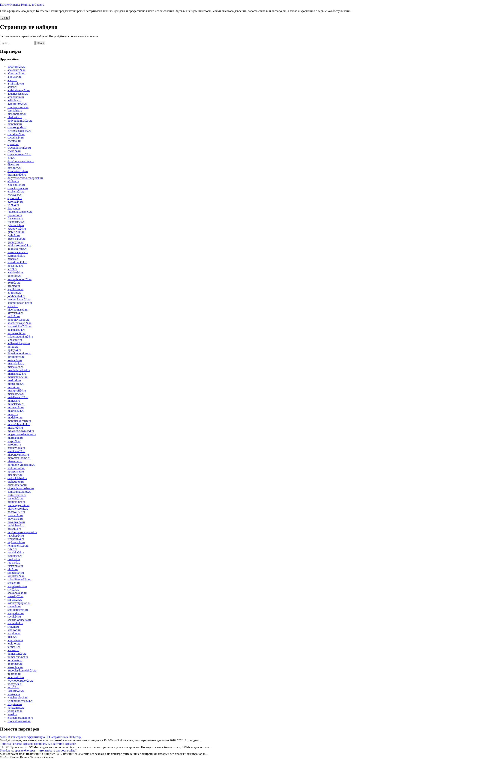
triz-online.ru (15, 667)
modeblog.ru (15, 417)
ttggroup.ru (14, 673)
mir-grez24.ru (16, 407)
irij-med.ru (14, 285)
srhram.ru (13, 626)
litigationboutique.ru (19, 353)
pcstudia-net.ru (16, 501)
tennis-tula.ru (15, 640)
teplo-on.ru (14, 643)
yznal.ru (12, 714)
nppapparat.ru (16, 471)
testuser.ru (13, 650)
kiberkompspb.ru (18, 309)
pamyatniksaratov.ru (19, 491)
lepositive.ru (15, 339)
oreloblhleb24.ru (17, 478)
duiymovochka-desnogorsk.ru (25, 178)
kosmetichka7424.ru (20, 326)
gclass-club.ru (16, 225)
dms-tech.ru (14, 167)
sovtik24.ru (14, 616)
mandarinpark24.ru (19, 370)
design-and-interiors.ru (21, 161)
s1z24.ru (13, 569)
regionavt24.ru (16, 542)
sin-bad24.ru (15, 599)
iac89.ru (12, 269)
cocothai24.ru (16, 137)
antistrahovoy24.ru (19, 90)
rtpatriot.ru (14, 559)
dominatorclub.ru (18, 171)
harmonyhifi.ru (16, 255)
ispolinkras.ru (15, 289)
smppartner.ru (16, 613)
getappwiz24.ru (17, 228)
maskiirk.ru (14, 380)
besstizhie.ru (15, 110)
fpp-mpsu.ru (15, 215)
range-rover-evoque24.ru (22, 532)
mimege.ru (14, 400)
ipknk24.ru (14, 282)
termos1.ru (14, 646)
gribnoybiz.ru (15, 242)
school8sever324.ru (19, 579)
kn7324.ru (14, 316)
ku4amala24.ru (16, 329)
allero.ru (12, 80)
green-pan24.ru (17, 238)
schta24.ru (14, 582)
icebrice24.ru (15, 272)
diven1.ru (13, 164)
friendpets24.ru (16, 221)
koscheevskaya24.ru (20, 323)
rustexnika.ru (15, 565)
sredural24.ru (15, 623)
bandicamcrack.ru (18, 107)
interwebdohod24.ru (20, 279)
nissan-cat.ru (15, 461)
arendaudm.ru (16, 97)
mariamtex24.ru (17, 373)
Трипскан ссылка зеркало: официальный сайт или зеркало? (38, 743)
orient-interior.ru (17, 485)
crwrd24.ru (14, 151)
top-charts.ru (15, 660)
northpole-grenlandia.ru (21, 464)
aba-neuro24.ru (17, 70)
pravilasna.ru (15, 518)
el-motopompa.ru (18, 188)
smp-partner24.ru (18, 609)
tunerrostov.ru (16, 677)
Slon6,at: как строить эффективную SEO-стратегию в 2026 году (40, 737)
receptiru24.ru (16, 538)
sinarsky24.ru (15, 596)
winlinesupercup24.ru (20, 700)
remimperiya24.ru (18, 545)
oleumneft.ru (15, 474)
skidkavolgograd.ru (19, 603)
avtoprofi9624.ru (17, 103)
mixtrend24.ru (16, 410)
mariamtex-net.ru (18, 377)
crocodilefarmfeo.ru (19, 147)
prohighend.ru (16, 525)
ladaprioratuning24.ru (20, 336)
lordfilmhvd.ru (16, 356)
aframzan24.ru (16, 73)
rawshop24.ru (16, 535)
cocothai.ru (14, 140)
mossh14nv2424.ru (19, 424)
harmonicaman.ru (18, 252)
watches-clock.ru (18, 697)
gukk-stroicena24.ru (19, 245)
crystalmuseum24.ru (19, 154)
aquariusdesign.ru (18, 93)
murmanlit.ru (15, 437)
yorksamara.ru (16, 707)
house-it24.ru (15, 265)
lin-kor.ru (13, 346)
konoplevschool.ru (18, 319)
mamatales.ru (15, 366)
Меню (5, 17)
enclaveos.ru (15, 194)
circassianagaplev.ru (19, 130)
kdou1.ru (13, 306)
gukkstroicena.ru (17, 248)
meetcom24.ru (16, 393)
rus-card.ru (14, 562)
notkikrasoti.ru (16, 468)
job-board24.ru (16, 296)
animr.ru (12, 86)
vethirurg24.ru (16, 690)
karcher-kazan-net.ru (20, 302)
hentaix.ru (13, 258)
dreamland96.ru (17, 174)
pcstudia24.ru (15, 498)
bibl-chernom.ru (17, 113)
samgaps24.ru (16, 572)
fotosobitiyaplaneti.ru (20, 211)
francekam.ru (15, 218)
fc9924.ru (13, 205)
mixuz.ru (13, 414)
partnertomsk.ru (17, 495)
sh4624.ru (13, 589)
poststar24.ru (15, 515)
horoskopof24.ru (17, 262)
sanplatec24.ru (16, 576)
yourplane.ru (15, 711)
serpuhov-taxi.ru (17, 586)
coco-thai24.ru (16, 134)
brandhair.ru (15, 124)
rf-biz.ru (12, 549)
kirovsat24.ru (15, 312)
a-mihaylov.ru (16, 83)
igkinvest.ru (14, 275)
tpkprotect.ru (15, 663)
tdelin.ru (12, 636)
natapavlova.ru (16, 447)
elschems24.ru (16, 191)
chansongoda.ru (17, 127)
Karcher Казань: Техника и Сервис (22, 4)
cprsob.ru (13, 144)
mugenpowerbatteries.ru (22, 434)
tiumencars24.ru (17, 653)
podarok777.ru (16, 511)
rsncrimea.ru (15, 555)
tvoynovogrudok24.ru (20, 680)
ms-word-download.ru (21, 431)
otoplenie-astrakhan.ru (21, 488)
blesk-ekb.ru (15, 117)
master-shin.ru (16, 383)
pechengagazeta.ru (18, 505)
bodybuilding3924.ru (20, 120)
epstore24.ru (15, 198)
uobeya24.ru (15, 684)
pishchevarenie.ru (18, 508)
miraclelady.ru (16, 404)
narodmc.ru (14, 444)
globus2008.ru (16, 232)
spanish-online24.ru (19, 619)
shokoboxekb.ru (17, 592)
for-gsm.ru (14, 208)
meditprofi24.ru (17, 390)
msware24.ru (15, 427)
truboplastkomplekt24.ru (22, 670)
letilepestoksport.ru (19, 343)
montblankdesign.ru (19, 420)
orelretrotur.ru (16, 481)
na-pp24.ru (14, 441)
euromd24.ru (15, 201)
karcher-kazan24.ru (19, 299)
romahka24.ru (16, 552)
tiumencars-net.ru (18, 657)
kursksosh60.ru (17, 333)
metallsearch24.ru (18, 397)
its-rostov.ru (14, 292)
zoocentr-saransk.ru (19, 721)
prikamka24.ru (16, 522)
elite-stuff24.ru (16, 184)
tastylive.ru (14, 633)
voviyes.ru (14, 694)
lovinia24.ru (15, 360)
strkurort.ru (14, 630)
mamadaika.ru (16, 363)
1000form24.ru (16, 66)
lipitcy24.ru (14, 350)
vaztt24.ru (13, 687)
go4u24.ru (14, 235)
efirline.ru (13, 181)
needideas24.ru (16, 451)
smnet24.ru (14, 606)
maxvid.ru (14, 387)
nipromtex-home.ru (19, 458)
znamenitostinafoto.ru (20, 717)
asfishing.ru (14, 100)
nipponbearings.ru (18, 454)
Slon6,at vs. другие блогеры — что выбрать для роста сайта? (38, 750)
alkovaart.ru (15, 76)
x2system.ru (15, 704)
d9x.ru (11, 157)
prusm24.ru (14, 528)
